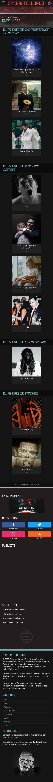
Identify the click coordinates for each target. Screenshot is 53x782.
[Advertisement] (26, 574)
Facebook (13, 528)
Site (5, 725)
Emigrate (8, 707)
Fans (6, 703)
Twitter (39, 528)
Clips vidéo (8, 714)
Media (6, 718)
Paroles (7, 721)
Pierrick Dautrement (11, 737)
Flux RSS (39, 538)
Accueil (4, 17)
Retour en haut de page (26, 484)
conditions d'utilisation (38, 676)
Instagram (13, 538)
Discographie (9, 710)
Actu (5, 699)
